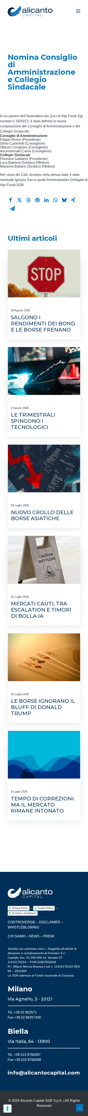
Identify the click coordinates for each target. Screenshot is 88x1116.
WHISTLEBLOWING (23, 927)
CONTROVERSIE (21, 922)
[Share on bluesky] (64, 200)
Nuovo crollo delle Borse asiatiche (42, 515)
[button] (78, 11)
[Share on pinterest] (37, 200)
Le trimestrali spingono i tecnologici (33, 421)
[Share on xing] (73, 200)
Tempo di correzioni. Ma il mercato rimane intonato (43, 805)
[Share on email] (12, 208)
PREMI (48, 936)
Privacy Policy (20, 908)
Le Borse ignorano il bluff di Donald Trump (43, 707)
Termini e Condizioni (24, 913)
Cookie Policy (45, 908)
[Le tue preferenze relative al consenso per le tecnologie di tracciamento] (7, 1109)
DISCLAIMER (49, 922)
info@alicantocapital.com (44, 1072)
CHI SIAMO (16, 936)
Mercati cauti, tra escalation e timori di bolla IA (41, 610)
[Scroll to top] (79, 1107)
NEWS (34, 936)
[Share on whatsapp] (55, 200)
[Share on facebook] (10, 200)
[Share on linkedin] (46, 200)
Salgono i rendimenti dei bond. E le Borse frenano (43, 323)
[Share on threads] (28, 200)
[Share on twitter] (19, 200)
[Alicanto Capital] (30, 11)
